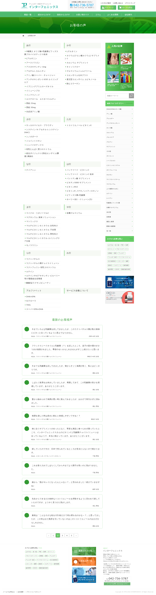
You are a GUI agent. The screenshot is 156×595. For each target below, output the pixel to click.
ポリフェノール (112, 170)
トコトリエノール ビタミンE (79, 125)
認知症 (110, 265)
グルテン (109, 142)
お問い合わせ (118, 3)
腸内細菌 (126, 265)
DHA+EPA (30, 297)
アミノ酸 (109, 113)
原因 (115, 253)
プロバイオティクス (122, 249)
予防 (122, 245)
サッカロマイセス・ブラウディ (39, 125)
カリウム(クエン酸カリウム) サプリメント (82, 57)
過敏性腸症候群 (125, 269)
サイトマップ (130, 3)
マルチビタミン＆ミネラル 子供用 (41, 230)
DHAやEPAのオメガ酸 (114, 109)
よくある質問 (112, 14)
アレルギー (122, 253)
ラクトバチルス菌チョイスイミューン (42, 263)
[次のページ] (76, 535)
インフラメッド (33, 95)
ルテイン (30, 272)
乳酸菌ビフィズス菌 (113, 203)
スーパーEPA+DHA (34, 309)
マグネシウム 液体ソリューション (41, 217)
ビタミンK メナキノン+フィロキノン (83, 191)
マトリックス (32, 221)
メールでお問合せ (9, 592)
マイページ (108, 7)
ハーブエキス (111, 160)
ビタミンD (121, 261)
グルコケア (110, 137)
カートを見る (126, 7)
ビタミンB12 (72, 187)
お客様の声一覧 (85, 562)
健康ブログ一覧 (85, 551)
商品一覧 (27, 14)
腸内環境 (110, 269)
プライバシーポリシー (33, 592)
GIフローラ (31, 301)
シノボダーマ (32, 137)
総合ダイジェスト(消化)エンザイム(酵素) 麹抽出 (41, 154)
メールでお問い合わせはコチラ (117, 583)
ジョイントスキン (34, 141)
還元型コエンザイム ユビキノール (81, 79)
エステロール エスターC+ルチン (41, 99)
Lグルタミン (72, 51)
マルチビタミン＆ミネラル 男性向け (42, 234)
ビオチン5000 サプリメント (79, 183)
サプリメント (111, 146)
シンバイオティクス (35, 145)
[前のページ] (49, 535)
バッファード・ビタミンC (78, 170)
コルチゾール (118, 265)
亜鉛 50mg (31, 107)
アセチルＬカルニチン (36, 71)
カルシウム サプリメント (78, 63)
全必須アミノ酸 (33, 112)
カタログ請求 (106, 3)
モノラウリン (32, 245)
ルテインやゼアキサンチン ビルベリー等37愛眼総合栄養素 (42, 277)
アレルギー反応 (112, 257)
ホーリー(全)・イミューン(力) (79, 199)
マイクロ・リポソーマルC (37, 213)
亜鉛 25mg (31, 103)
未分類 (109, 212)
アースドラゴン (33, 63)
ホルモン (109, 174)
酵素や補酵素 (111, 226)
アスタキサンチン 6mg (36, 67)
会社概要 (21, 592)
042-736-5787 (82, 5)
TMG (28, 305)
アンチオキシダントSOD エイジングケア (41, 81)
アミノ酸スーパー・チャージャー (40, 75)
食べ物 (117, 245)
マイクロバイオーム (113, 179)
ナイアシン (31, 170)
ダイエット (111, 249)
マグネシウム (111, 184)
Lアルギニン (31, 58)
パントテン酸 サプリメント (78, 178)
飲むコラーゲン (73, 84)
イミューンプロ (33, 91)
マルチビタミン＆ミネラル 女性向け (42, 226)
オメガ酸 (109, 128)
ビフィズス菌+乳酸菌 (76, 195)
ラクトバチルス (33, 259)
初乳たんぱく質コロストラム (39, 149)
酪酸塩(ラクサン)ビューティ (38, 283)
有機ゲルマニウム (74, 213)
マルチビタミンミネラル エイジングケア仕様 (42, 239)
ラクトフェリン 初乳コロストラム (41, 267)
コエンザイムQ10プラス (77, 75)
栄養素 (109, 217)
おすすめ (110, 245)
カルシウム (110, 132)
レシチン (109, 198)
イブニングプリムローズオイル (39, 86)
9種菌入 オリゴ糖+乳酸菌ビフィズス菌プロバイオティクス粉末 (41, 53)
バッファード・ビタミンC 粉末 (80, 174)
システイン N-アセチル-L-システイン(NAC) (41, 131)
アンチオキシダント (113, 123)
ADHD (117, 269)
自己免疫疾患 (112, 261)
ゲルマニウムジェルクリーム (79, 71)
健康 (127, 261)
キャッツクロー (73, 67)
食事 (127, 245)
